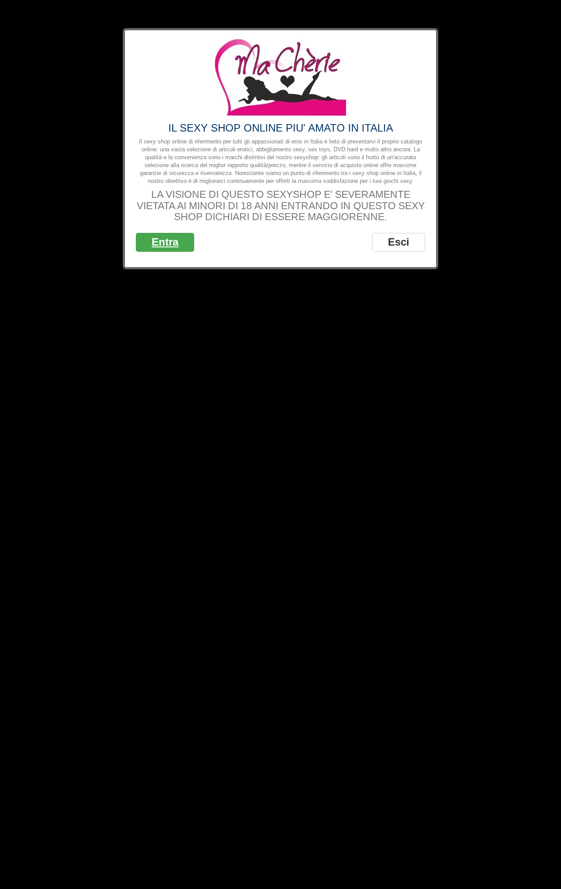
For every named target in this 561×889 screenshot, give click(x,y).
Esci (398, 242)
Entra (165, 242)
